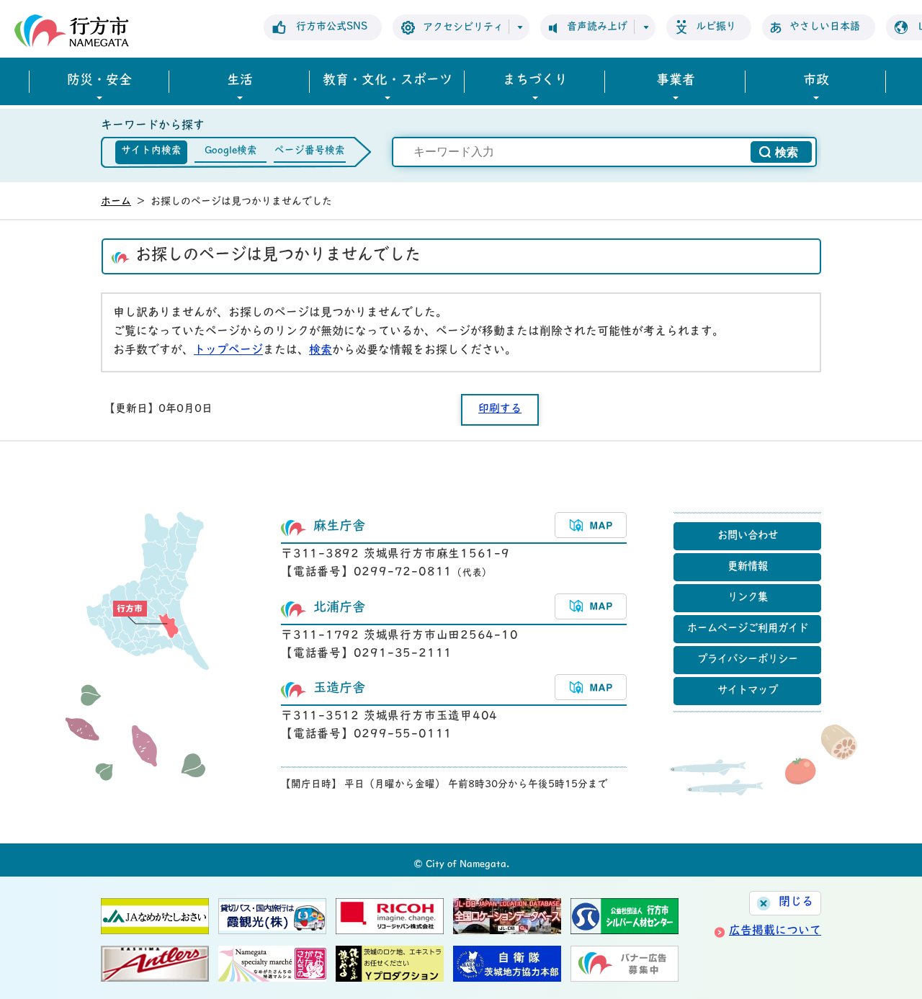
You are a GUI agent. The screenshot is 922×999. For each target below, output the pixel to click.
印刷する (500, 409)
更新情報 (748, 567)
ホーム (116, 202)
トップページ (228, 351)
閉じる (796, 902)
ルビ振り (716, 27)
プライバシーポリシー (747, 660)
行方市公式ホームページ (71, 30)
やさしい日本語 (824, 27)
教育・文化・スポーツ (387, 81)
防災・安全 (99, 81)
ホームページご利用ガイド (747, 629)
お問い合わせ (747, 536)
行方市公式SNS (331, 27)
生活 (240, 81)
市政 (816, 81)
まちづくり (535, 81)
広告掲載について (775, 931)
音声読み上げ (597, 27)
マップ (591, 525)
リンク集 (748, 598)
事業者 (675, 81)
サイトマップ (747, 691)
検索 (320, 351)
